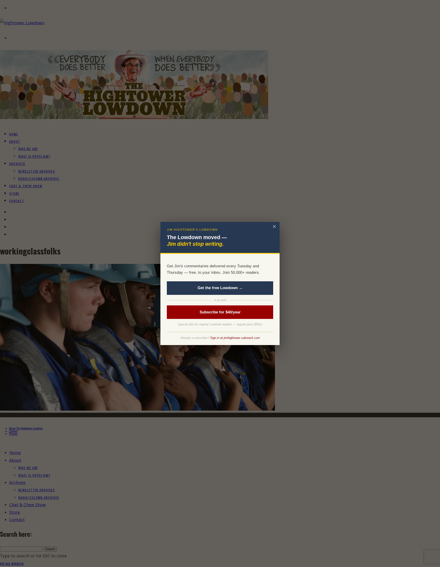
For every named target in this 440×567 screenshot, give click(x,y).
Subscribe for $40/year (220, 312)
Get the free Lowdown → (220, 288)
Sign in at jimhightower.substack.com (235, 338)
